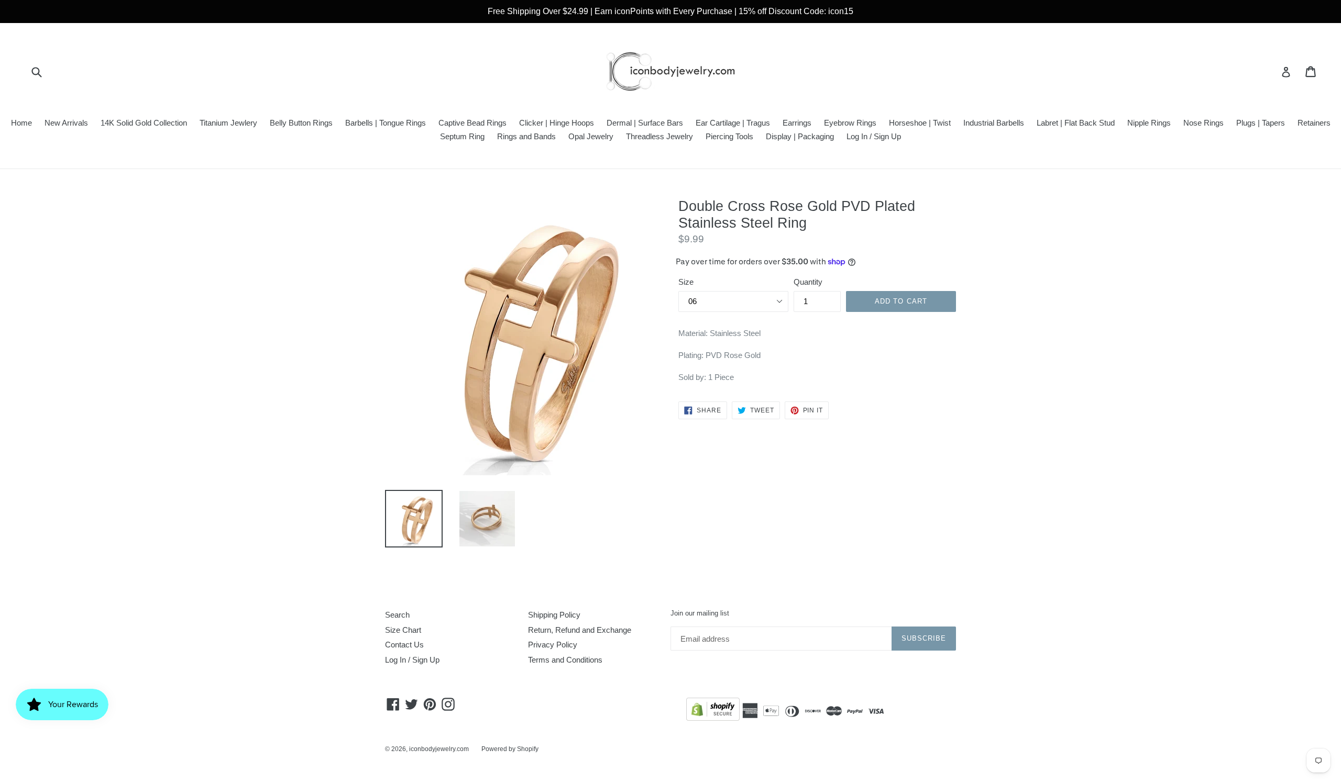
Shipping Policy (554, 614)
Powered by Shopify (509, 749)
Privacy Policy (552, 644)
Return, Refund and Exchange (579, 629)
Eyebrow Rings (850, 122)
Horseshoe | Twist (920, 122)
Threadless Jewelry (659, 136)
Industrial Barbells (993, 122)
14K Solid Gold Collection (144, 122)
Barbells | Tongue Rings (385, 122)
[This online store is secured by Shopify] (713, 711)
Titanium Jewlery (228, 122)
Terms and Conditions (565, 659)
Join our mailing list (699, 613)
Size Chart (403, 629)
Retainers (1314, 122)
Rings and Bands (526, 136)
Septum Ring (462, 136)
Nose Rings (1203, 122)
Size (686, 281)
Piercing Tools (729, 136)
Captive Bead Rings (472, 122)
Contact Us (404, 644)
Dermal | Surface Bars (645, 122)
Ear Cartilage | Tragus (733, 122)
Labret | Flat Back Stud (1076, 122)
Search (397, 614)
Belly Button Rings (301, 122)
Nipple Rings (1149, 122)
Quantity (808, 281)
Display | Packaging (800, 136)
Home (21, 122)
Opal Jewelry (590, 136)
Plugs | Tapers (1260, 122)
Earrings (797, 122)
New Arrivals (66, 122)
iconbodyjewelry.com (439, 749)
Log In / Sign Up (874, 136)
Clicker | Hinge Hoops (556, 122)
